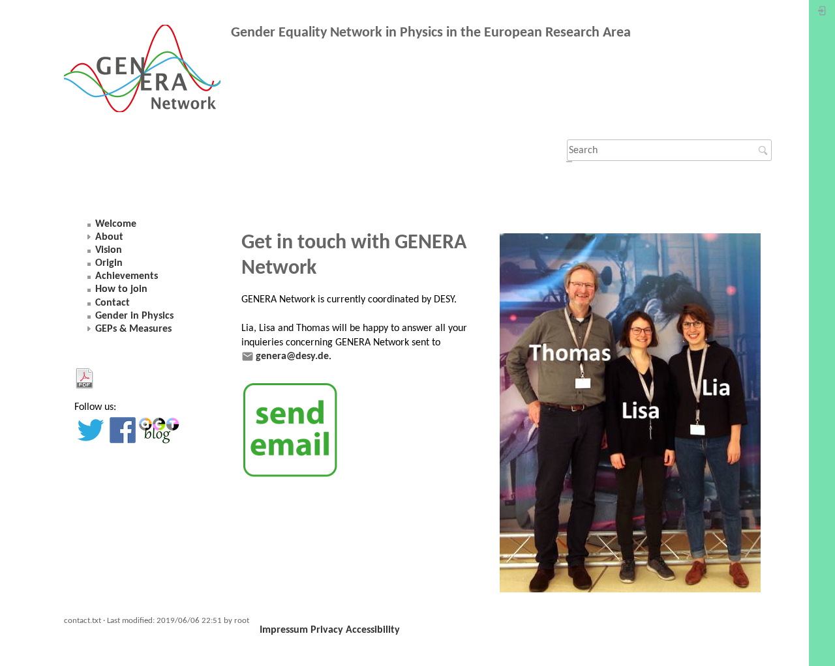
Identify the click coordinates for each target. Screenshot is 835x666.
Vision (108, 250)
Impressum (284, 630)
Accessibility (373, 630)
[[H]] (147, 71)
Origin (109, 263)
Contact (112, 303)
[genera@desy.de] (290, 430)
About (109, 237)
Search (765, 150)
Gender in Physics (134, 316)
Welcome (115, 224)
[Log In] (822, 14)
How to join (121, 289)
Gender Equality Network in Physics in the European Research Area (431, 32)
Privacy (327, 630)
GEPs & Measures (133, 329)
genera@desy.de (292, 356)
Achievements (126, 276)
